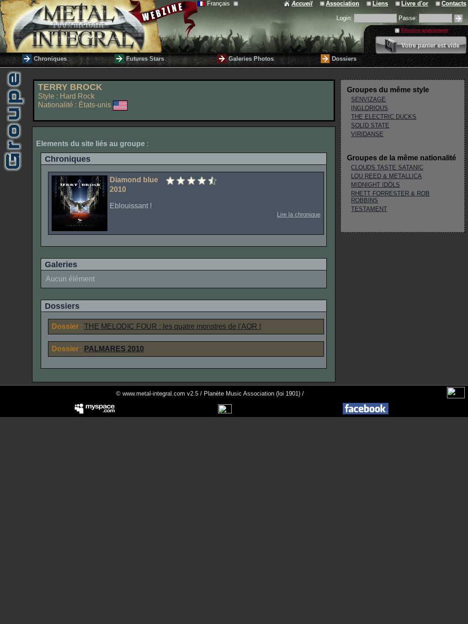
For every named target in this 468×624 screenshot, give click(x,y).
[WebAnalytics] (456, 396)
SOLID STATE (370, 125)
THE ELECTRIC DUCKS (383, 116)
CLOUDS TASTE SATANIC (387, 167)
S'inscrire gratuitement (424, 30)
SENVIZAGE (368, 99)
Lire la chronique (298, 214)
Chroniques (50, 58)
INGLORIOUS (369, 108)
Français (219, 3)
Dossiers (344, 58)
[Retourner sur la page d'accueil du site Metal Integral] (98, 26)
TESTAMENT (369, 209)
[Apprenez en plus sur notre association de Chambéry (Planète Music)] (323, 3)
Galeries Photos (251, 58)
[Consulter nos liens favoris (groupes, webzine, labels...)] (369, 3)
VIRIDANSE (367, 134)
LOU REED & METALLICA (386, 176)
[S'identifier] (458, 18)
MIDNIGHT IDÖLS (375, 184)
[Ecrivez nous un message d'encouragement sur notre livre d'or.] (398, 3)
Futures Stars (145, 58)
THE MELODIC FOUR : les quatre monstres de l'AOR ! (172, 326)
